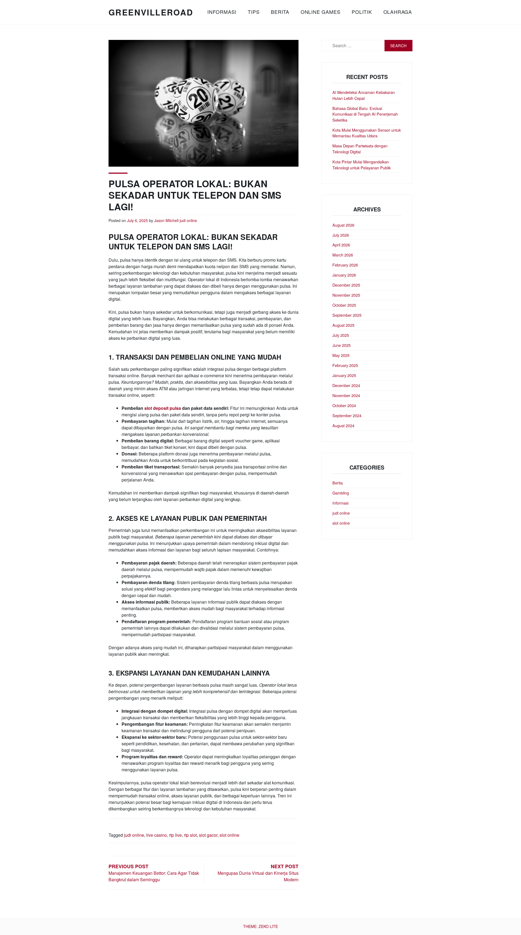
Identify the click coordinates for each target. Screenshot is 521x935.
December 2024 (346, 385)
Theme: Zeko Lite (260, 926)
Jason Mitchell (166, 220)
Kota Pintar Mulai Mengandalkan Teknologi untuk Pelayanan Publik (361, 164)
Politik (362, 11)
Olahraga (397, 11)
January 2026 (344, 275)
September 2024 (346, 415)
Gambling (340, 493)
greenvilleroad (151, 12)
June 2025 (341, 345)
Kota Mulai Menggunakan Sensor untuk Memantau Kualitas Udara (366, 133)
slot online (229, 835)
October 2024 (344, 405)
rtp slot (190, 835)
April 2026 (341, 245)
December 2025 (346, 285)
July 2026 (340, 235)
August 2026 (343, 225)
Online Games (321, 11)
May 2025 (341, 355)
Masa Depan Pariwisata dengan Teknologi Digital (359, 148)
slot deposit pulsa (162, 408)
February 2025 (345, 365)
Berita (280, 11)
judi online (188, 220)
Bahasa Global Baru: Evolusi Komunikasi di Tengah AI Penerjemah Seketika (365, 114)
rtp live (175, 835)
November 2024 (346, 395)
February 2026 (345, 265)
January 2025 (344, 375)
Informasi (221, 11)
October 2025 (344, 305)
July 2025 (340, 335)
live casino (156, 835)
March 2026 (342, 255)
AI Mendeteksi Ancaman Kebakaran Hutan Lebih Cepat (363, 95)
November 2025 (346, 295)
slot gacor (208, 835)
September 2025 (346, 315)
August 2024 (343, 425)
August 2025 (343, 325)
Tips (253, 11)
